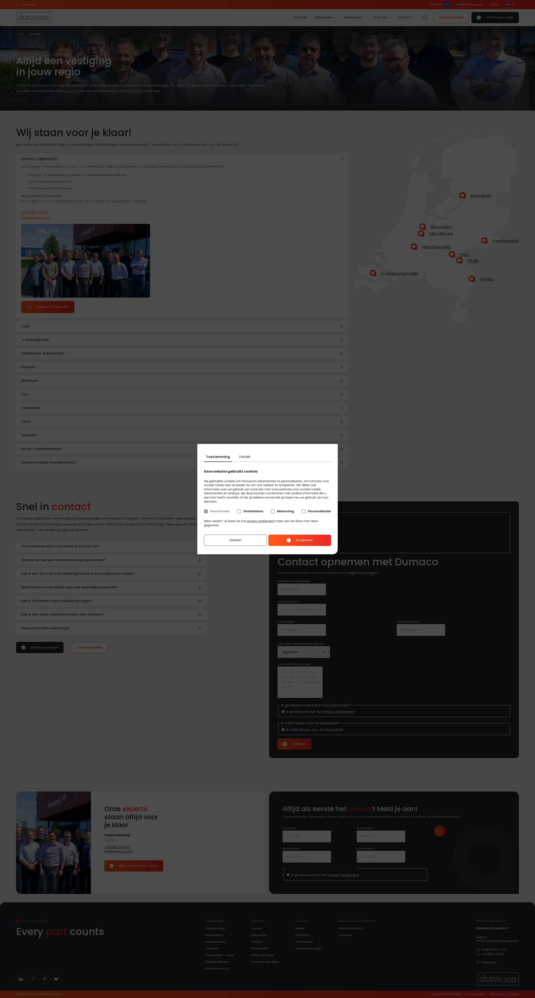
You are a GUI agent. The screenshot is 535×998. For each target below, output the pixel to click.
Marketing (285, 511)
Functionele (219, 511)
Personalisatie (319, 511)
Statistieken (253, 511)
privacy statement (260, 521)
